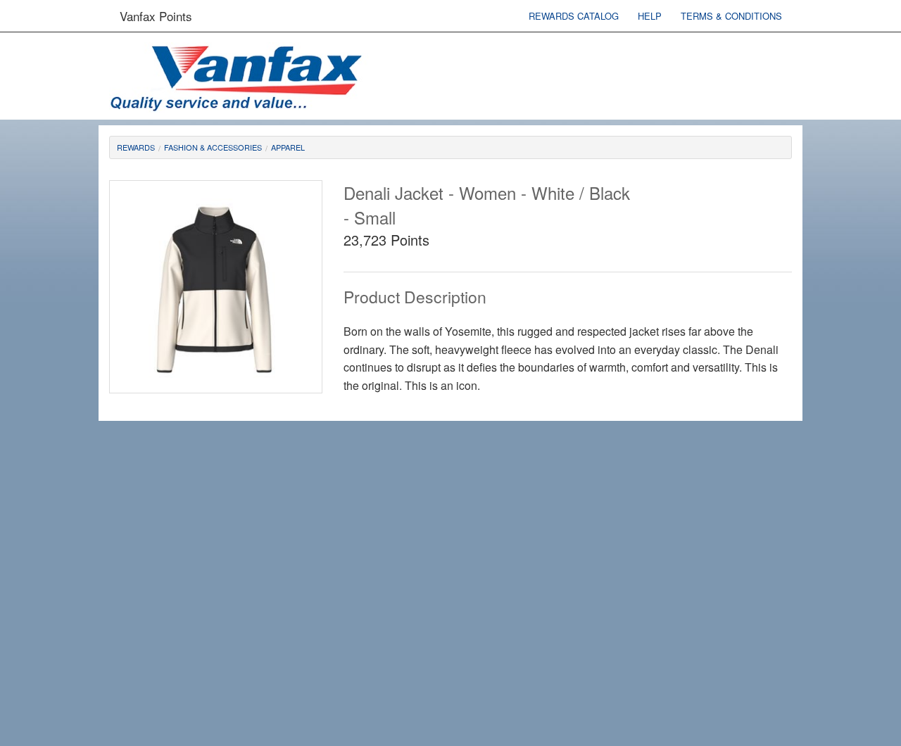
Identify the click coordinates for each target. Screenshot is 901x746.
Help (650, 16)
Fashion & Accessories (213, 147)
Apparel (288, 147)
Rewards (136, 147)
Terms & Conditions (731, 16)
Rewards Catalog (574, 16)
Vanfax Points (156, 16)
